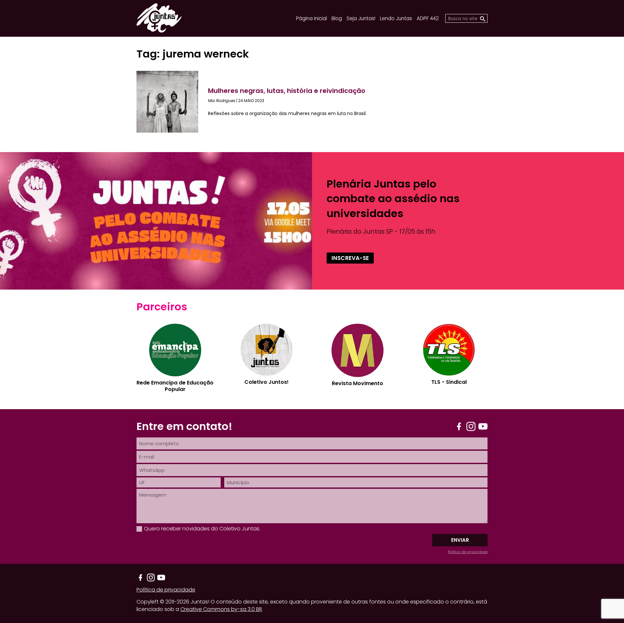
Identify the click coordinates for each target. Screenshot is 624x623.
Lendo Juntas (396, 18)
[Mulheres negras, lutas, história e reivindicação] (172, 102)
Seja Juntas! (360, 18)
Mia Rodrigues (221, 100)
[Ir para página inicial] (159, 30)
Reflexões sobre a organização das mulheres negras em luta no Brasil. (287, 113)
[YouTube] (483, 426)
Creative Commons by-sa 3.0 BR (221, 609)
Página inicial (311, 18)
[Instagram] (470, 426)
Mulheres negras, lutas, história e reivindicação (286, 90)
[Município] (356, 482)
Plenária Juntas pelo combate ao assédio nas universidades (393, 198)
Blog (337, 18)
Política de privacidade (468, 551)
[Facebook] (458, 426)
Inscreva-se (350, 258)
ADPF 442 (428, 18)
